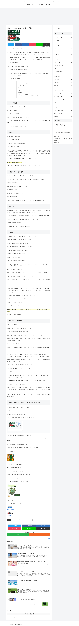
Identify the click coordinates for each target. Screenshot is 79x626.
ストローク (21, 90)
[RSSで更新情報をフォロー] (39, 534)
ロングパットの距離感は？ (24, 94)
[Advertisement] (39, 16)
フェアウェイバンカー (63, 99)
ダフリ (63, 48)
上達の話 (63, 116)
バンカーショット (63, 96)
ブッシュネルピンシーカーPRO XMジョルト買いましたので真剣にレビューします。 (63, 126)
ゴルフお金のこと (63, 71)
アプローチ (63, 54)
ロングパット (63, 107)
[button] (71, 28)
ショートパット (63, 105)
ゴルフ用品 (63, 79)
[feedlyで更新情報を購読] (18, 534)
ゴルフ (63, 68)
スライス (63, 45)
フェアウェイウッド (63, 110)
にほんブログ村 (10, 509)
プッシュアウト (63, 93)
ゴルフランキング (10, 515)
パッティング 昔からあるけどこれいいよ (63, 133)
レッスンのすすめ (63, 113)
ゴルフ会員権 (63, 76)
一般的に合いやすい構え (23, 88)
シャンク (63, 42)
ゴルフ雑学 (63, 85)
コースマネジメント (63, 65)
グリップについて (63, 62)
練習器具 (63, 82)
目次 (27, 83)
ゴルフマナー (63, 73)
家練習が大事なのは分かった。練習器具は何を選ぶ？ (29, 95)
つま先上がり (63, 40)
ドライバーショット (63, 90)
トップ (63, 51)
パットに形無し (22, 85)
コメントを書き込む (28, 614)
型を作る (20, 87)
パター (63, 102)
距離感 (20, 92)
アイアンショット (63, 37)
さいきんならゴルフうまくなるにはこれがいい (63, 139)
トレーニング (63, 88)
